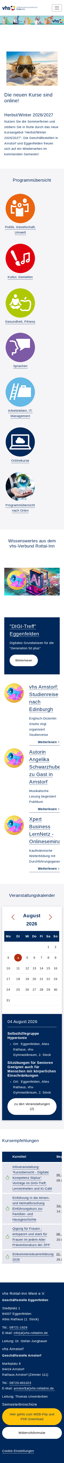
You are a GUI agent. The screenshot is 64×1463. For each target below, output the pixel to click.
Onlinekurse (20, 460)
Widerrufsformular (32, 1433)
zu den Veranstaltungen (35, 1106)
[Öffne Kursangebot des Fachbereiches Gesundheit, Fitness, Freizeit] (20, 303)
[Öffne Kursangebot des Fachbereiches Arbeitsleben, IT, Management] (20, 392)
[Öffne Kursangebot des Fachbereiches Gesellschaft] (20, 208)
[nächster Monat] (53, 917)
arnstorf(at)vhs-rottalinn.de (34, 1388)
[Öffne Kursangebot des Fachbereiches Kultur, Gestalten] (20, 258)
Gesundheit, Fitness (20, 321)
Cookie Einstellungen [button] (18, 1451)
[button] (32, 1416)
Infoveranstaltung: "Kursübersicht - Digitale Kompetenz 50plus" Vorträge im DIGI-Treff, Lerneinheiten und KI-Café (32, 1177)
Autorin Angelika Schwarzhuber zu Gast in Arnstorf (45, 767)
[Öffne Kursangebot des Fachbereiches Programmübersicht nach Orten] (20, 487)
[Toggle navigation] (57, 7)
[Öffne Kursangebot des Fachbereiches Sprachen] (20, 347)
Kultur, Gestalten (20, 277)
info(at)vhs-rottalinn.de (31, 1333)
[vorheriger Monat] (10, 917)
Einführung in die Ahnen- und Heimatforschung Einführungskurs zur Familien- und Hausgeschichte (31, 1208)
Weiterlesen (23, 660)
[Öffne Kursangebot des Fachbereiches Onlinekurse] (20, 442)
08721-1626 (18, 1327)
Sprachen (20, 366)
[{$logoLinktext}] (22, 8)
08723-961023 (20, 1383)
